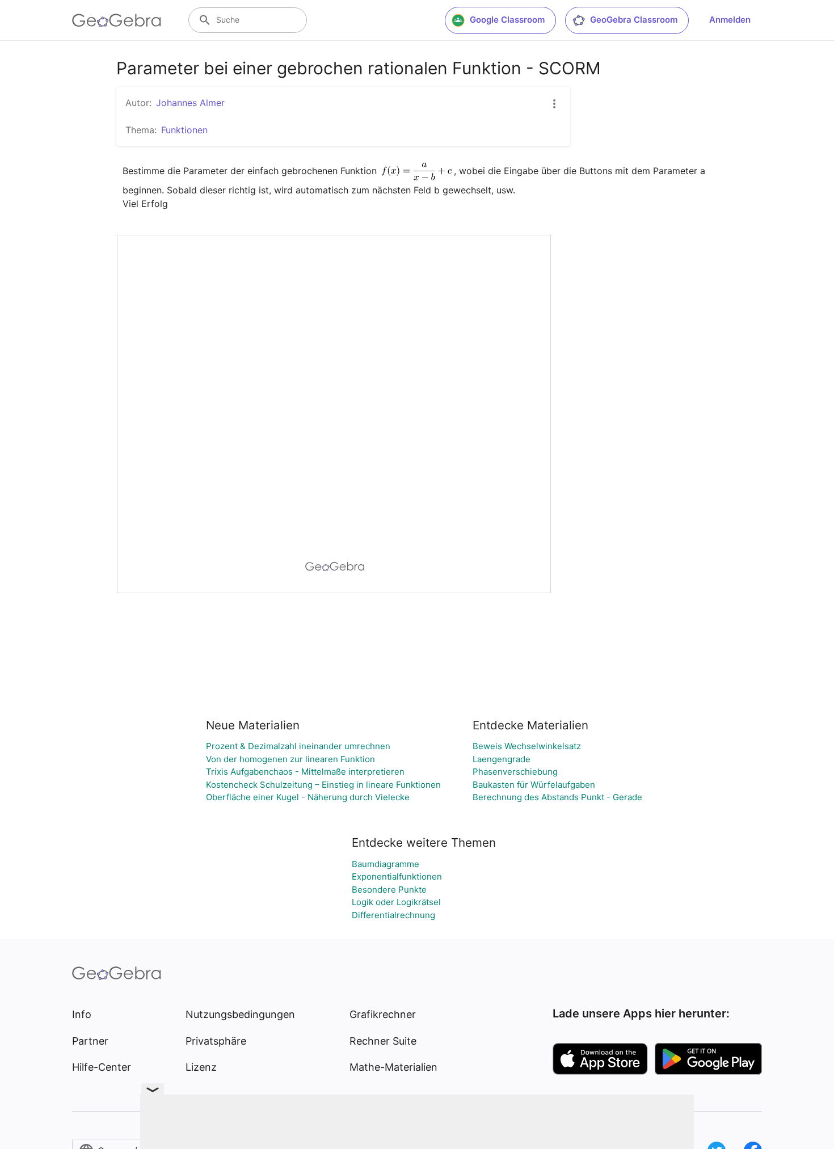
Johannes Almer (190, 102)
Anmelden (730, 19)
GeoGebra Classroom (633, 19)
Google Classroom (507, 19)
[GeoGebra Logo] (116, 20)
